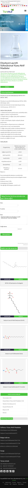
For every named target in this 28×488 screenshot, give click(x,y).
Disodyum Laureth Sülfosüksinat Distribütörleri (12, 76)
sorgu (7, 87)
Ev (3, 482)
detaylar (7, 279)
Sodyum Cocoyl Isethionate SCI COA (10, 443)
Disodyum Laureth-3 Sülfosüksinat (9, 74)
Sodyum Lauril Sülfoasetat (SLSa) (14, 353)
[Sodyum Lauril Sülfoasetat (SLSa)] (14, 348)
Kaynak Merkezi (7, 406)
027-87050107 (6, 4)
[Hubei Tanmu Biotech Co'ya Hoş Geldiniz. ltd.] (8, 12)
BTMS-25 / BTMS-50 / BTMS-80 (9, 446)
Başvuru (5, 409)
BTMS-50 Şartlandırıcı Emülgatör (14, 283)
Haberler (15, 484)
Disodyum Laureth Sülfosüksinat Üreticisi (13, 78)
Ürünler (14, 482)
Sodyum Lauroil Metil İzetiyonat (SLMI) (14, 320)
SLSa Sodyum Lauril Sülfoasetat (8, 430)
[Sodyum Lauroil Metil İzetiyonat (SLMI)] (14, 315)
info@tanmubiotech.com (17, 4)
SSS (4, 412)
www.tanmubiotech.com (9, 468)
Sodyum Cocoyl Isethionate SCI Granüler (14, 387)
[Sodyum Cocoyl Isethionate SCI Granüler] (14, 381)
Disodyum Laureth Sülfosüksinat (16, 73)
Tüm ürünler (24, 24)
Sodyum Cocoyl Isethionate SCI (8, 433)
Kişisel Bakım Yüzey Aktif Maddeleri (12, 401)
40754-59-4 (22, 74)
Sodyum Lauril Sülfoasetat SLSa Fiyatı (10, 453)
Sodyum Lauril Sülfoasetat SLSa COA (10, 440)
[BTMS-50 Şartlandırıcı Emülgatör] (14, 278)
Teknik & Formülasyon (8, 404)
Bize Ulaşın (21, 484)
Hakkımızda (8, 482)
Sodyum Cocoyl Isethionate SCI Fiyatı (10, 456)
